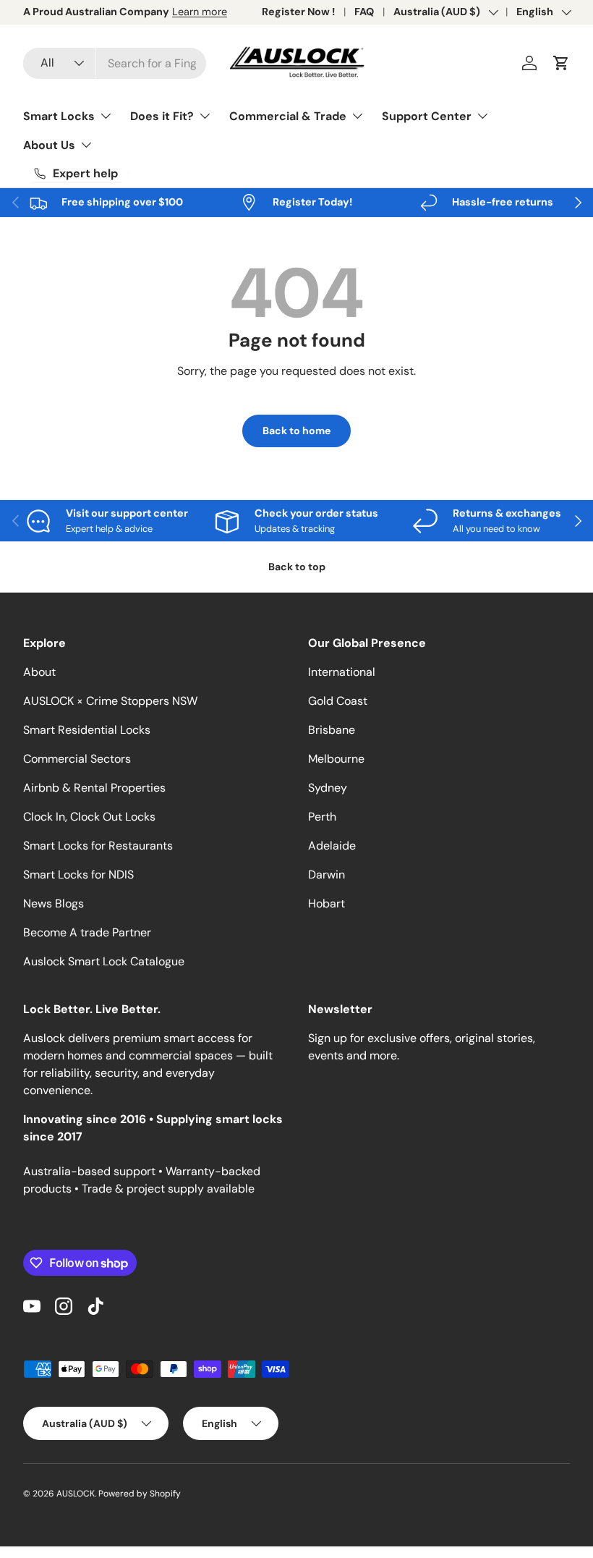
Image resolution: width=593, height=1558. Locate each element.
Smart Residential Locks (86, 729)
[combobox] (114, 63)
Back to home (296, 430)
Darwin (326, 874)
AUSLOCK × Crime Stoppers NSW (110, 700)
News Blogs (53, 903)
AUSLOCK (75, 1493)
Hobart (326, 903)
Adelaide (332, 845)
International (341, 671)
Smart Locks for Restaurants (98, 845)
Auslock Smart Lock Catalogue (103, 961)
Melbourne (336, 758)
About (39, 671)
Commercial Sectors (77, 758)
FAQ (364, 11)
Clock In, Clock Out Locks (89, 816)
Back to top (296, 566)
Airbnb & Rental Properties (94, 787)
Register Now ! (298, 11)
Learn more (199, 11)
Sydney (327, 787)
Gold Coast (337, 700)
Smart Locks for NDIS (78, 874)
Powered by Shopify (139, 1493)
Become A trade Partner (87, 932)
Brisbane (331, 729)
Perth (322, 816)
